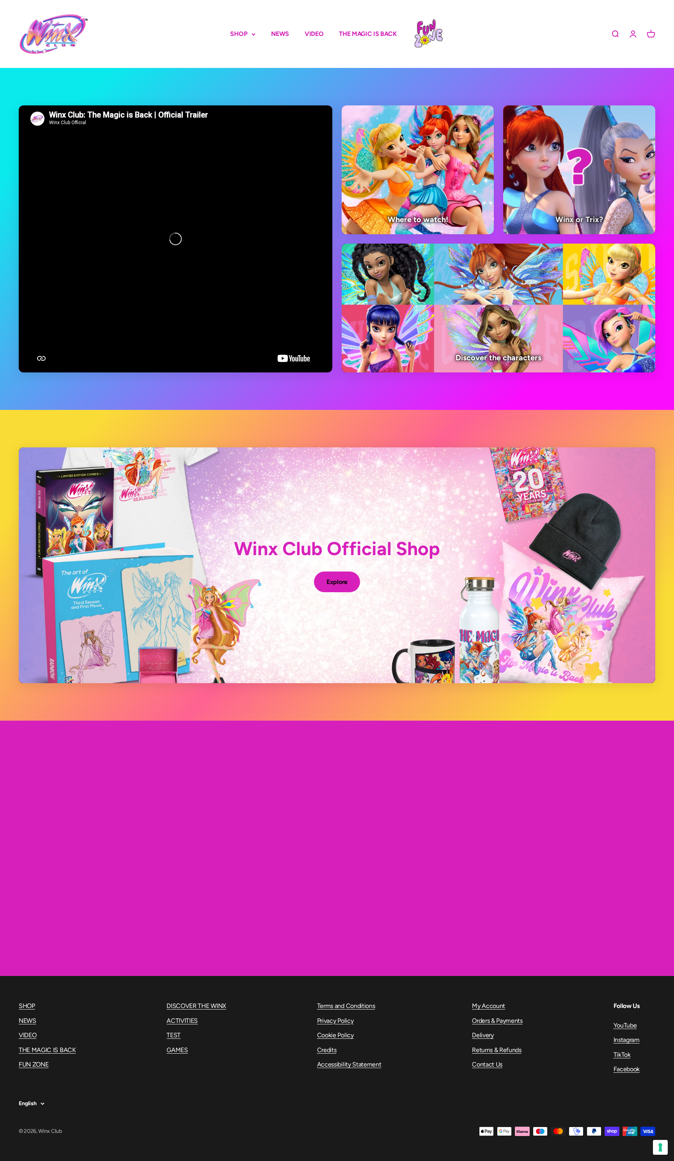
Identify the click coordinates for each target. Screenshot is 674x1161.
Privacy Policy (335, 1020)
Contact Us (487, 1064)
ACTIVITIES (182, 1020)
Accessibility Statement (349, 1064)
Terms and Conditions (346, 1006)
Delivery (482, 1035)
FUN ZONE (428, 34)
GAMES (177, 1050)
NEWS (280, 33)
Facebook (627, 1069)
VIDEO (314, 33)
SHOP (239, 33)
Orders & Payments (497, 1020)
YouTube (625, 1025)
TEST (174, 1035)
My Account (488, 1006)
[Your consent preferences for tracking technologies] (660, 1147)
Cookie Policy (335, 1035)
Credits (327, 1050)
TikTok (622, 1054)
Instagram (627, 1039)
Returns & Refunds (496, 1050)
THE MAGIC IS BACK (368, 33)
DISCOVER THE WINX (196, 1006)
